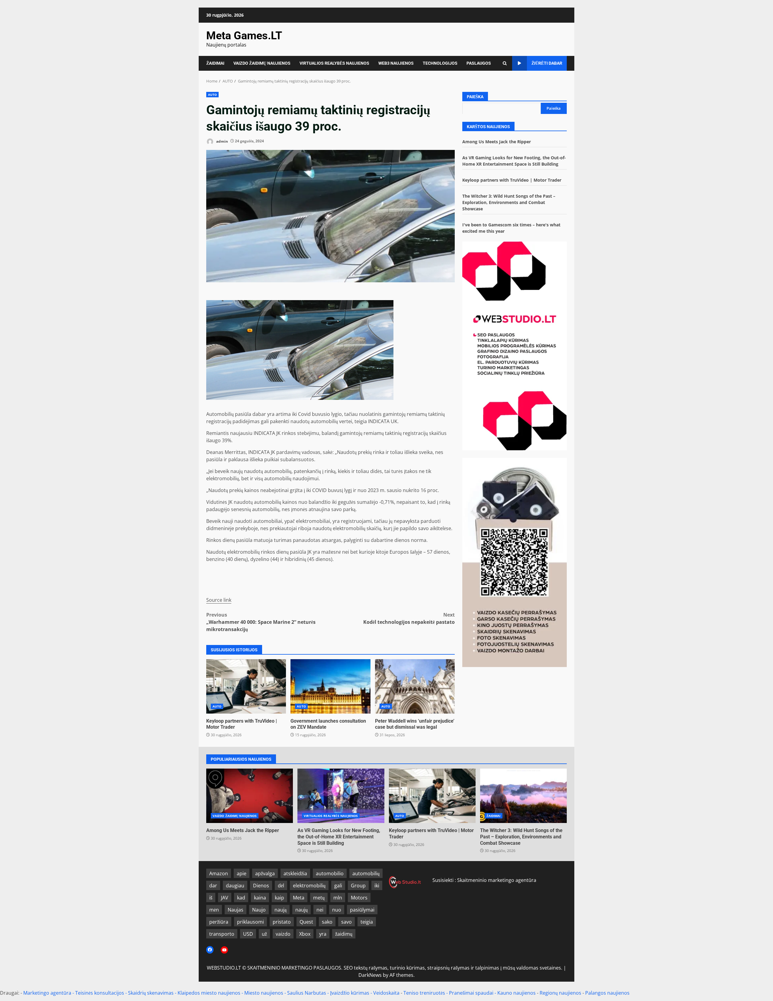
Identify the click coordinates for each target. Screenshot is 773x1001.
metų (319, 897)
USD (248, 934)
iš (210, 897)
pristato (282, 921)
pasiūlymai (362, 909)
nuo (336, 909)
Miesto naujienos (263, 993)
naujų (301, 909)
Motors (359, 897)
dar (213, 885)
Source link (218, 600)
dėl (281, 885)
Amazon (218, 873)
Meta (298, 897)
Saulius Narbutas (306, 993)
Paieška (475, 96)
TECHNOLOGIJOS (440, 63)
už (264, 934)
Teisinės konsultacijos (99, 993)
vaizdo (283, 934)
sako (327, 921)
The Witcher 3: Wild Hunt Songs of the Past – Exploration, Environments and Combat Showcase (508, 202)
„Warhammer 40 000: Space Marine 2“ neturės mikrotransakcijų (261, 622)
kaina (260, 897)
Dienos (261, 885)
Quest (306, 921)
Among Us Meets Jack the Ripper (496, 141)
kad (241, 897)
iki (376, 885)
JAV (224, 897)
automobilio (330, 873)
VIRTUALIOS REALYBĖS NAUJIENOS (334, 63)
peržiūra (218, 921)
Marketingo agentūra (47, 993)
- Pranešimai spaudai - (471, 993)
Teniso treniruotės (424, 993)
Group (358, 885)
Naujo (259, 909)
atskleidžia (295, 873)
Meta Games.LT (244, 35)
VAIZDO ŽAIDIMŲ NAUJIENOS (261, 63)
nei (319, 909)
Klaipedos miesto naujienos (209, 993)
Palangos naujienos (607, 993)
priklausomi (250, 921)
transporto (221, 934)
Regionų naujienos (560, 993)
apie (241, 873)
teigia (367, 921)
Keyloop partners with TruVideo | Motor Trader (246, 686)
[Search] (505, 63)
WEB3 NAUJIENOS (396, 63)
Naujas (235, 909)
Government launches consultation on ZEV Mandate (330, 686)
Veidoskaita (386, 993)
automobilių (366, 873)
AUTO (212, 94)
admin (221, 141)
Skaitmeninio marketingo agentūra (496, 880)
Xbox (304, 934)
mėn (214, 909)
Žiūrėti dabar (546, 63)
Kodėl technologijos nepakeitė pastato (409, 618)
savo (346, 921)
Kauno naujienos (516, 993)
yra (322, 934)
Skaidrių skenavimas (151, 993)
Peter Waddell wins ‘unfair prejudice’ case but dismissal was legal (415, 686)
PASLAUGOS (479, 63)
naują (280, 909)
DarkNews (370, 975)
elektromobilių (309, 885)
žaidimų (343, 934)
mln (337, 897)
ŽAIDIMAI (215, 63)
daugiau (235, 885)
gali (338, 885)
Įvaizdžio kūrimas (349, 993)
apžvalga (265, 873)
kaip (279, 897)
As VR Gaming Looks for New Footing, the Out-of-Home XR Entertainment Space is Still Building (340, 796)
